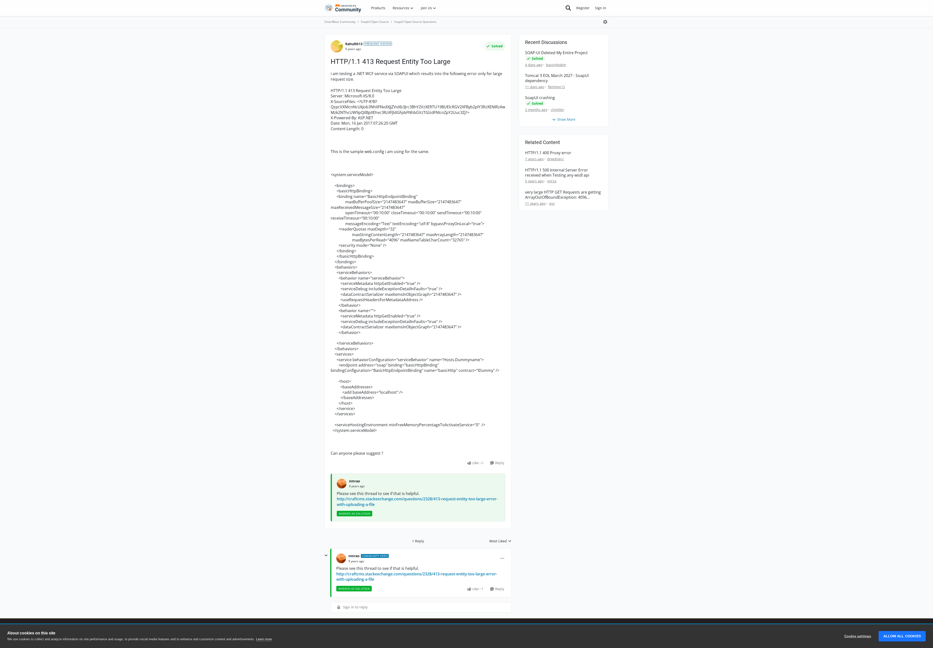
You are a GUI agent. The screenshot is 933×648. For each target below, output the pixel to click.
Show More (566, 119)
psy (552, 203)
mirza (551, 181)
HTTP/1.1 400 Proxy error (548, 152)
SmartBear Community (339, 22)
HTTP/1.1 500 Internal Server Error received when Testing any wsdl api (557, 173)
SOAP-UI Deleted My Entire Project (556, 52)
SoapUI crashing (540, 97)
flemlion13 (556, 87)
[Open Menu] (605, 21)
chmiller (557, 109)
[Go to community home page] (342, 8)
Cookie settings (857, 636)
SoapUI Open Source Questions (415, 22)
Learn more (264, 639)
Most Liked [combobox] (500, 541)
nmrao (354, 481)
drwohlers (555, 159)
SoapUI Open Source (375, 22)
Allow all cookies (902, 636)
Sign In (600, 8)
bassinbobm (556, 64)
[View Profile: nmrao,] (341, 483)
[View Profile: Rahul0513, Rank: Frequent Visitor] (337, 46)
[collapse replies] (326, 555)
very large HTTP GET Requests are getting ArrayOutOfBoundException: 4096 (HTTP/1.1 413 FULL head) (563, 195)
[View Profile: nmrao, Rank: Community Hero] (341, 558)
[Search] (568, 8)
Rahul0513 (354, 44)
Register (583, 8)
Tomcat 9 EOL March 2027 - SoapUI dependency (557, 78)
